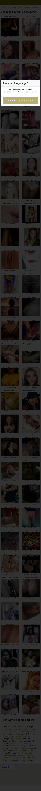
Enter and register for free (20, 100)
